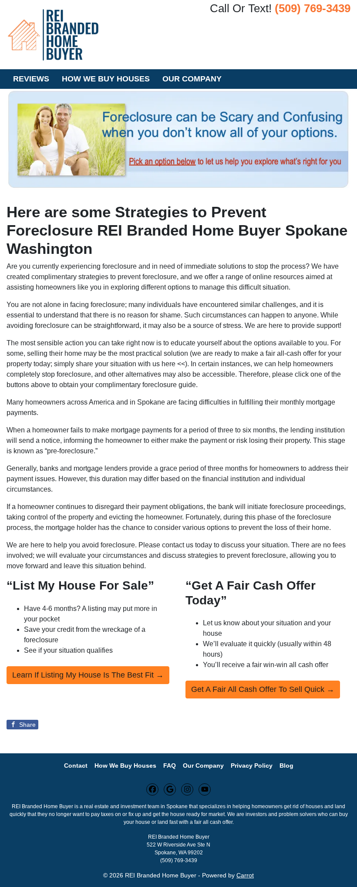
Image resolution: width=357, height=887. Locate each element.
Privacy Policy (252, 765)
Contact (76, 765)
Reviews (31, 78)
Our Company (192, 78)
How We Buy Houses (106, 78)
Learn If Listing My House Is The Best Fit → (88, 675)
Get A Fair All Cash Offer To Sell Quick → (262, 689)
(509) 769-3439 (312, 8)
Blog (286, 765)
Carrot (245, 875)
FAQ (169, 765)
